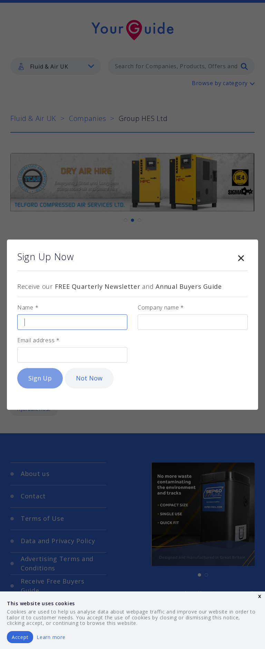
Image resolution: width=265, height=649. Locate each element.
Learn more (51, 637)
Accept (20, 637)
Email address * (38, 340)
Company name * (161, 307)
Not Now (89, 378)
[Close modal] (241, 257)
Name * (27, 307)
